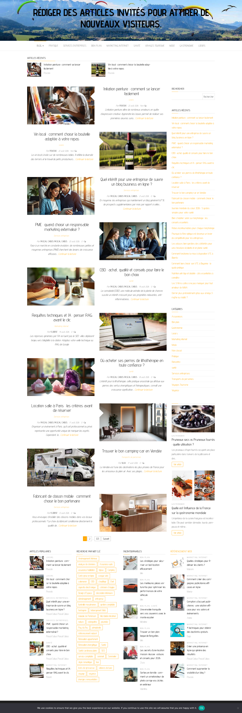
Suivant (106, 538)
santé (137, 45)
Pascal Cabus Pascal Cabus (124, 196)
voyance (92, 673)
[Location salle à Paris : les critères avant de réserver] (133, 422)
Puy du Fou (83, 627)
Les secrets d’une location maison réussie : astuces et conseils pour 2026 (152, 654)
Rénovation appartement (88, 639)
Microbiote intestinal (108, 616)
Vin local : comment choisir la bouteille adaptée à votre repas (62, 136)
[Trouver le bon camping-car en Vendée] (60, 467)
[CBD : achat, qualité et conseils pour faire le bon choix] (60, 286)
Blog (39, 45)
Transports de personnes (131, 457)
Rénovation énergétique (87, 644)
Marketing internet (118, 45)
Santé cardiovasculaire (87, 650)
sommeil (100, 656)
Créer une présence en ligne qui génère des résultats (197, 650)
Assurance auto (106, 564)
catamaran (82, 581)
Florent (54, 332)
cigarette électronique (87, 587)
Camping (111, 570)
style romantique (85, 662)
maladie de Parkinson (87, 616)
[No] (238, 708)
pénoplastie (96, 627)
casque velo (103, 575)
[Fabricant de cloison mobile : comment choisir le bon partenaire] (133, 512)
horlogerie (82, 610)
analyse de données (86, 564)
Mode (172, 45)
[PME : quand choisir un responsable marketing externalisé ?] (133, 240)
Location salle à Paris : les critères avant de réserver (62, 408)
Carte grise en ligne (86, 575)
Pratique (53, 45)
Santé (103, 644)
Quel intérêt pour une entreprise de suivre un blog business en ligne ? (132, 182)
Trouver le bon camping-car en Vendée (132, 450)
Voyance (175, 390)
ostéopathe (92, 621)
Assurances (177, 316)
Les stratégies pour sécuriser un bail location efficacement (152, 564)
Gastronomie (186, 45)
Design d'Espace (85, 593)
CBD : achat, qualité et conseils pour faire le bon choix (132, 272)
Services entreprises (74, 45)
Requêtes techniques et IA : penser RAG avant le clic (62, 317)
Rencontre (176, 361)
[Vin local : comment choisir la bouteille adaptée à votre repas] (133, 150)
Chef (112, 581)
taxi (97, 662)
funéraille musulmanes (87, 604)
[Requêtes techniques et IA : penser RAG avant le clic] (133, 331)
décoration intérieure (104, 593)
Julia (124, 463)
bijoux (101, 570)
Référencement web (181, 551)
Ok (201, 708)
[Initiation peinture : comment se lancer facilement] (60, 105)
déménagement (84, 598)
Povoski (123, 105)
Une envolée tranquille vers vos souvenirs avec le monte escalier (152, 613)
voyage (81, 673)
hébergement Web (98, 610)
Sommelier (112, 656)
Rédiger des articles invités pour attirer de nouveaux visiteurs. (121, 18)
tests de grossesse (86, 667)
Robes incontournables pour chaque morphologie (193, 228)
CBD (92, 581)
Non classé (177, 350)
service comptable (85, 656)
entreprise (99, 598)
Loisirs (201, 45)
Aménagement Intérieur (87, 558)
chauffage (102, 581)
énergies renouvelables (87, 679)
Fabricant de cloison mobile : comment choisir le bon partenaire (62, 498)
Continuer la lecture (144, 118)
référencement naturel (87, 633)
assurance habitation (86, 570)
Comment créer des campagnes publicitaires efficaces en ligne (199, 583)
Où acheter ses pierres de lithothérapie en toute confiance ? (131, 363)
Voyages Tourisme (154, 45)
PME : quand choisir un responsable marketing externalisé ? (62, 227)
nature (81, 621)
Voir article (177, 464)
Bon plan (96, 45)
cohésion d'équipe (107, 587)
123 (97, 538)
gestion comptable (107, 604)
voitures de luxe (105, 667)
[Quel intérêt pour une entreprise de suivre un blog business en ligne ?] (60, 195)
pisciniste (104, 621)
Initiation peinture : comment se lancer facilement (131, 91)
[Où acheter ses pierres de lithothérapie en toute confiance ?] (60, 376)
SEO (103, 650)
